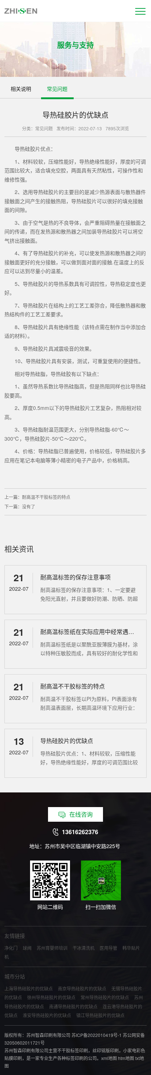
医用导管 (108, 948)
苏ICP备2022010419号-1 (96, 1035)
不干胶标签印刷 (72, 1050)
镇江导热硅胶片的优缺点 (100, 1015)
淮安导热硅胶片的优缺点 (47, 1015)
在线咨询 (81, 814)
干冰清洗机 (84, 948)
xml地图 (109, 1058)
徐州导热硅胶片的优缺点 (51, 997)
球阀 (27, 948)
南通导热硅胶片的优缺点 (73, 1006)
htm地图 (126, 1058)
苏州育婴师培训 (52, 948)
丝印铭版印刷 (105, 1050)
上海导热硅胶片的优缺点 (28, 988)
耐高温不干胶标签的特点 (46, 497)
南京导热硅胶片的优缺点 (82, 988)
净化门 (11, 948)
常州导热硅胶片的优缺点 (105, 997)
